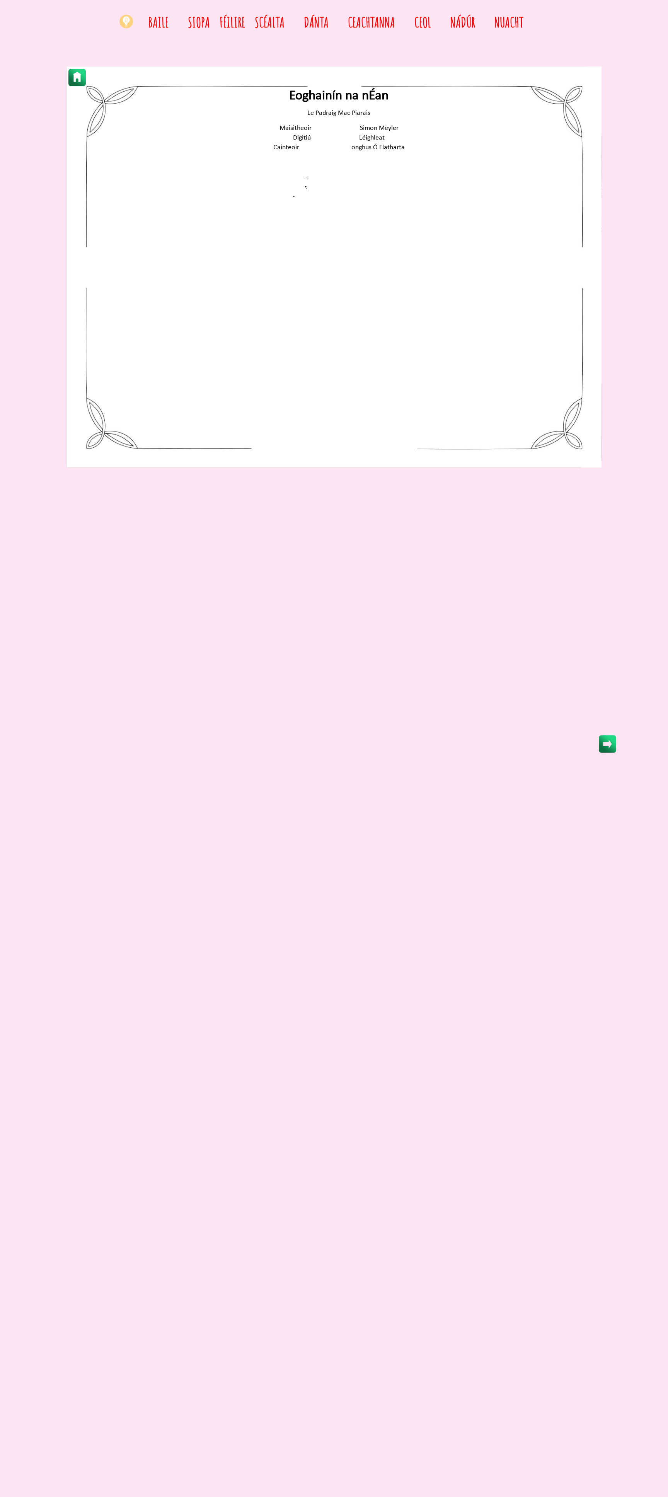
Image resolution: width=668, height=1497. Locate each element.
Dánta (316, 22)
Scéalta (270, 22)
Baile (158, 22)
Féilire (232, 22)
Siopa (199, 22)
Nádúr (462, 22)
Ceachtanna (371, 22)
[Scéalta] (77, 77)
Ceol (422, 22)
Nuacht (508, 22)
